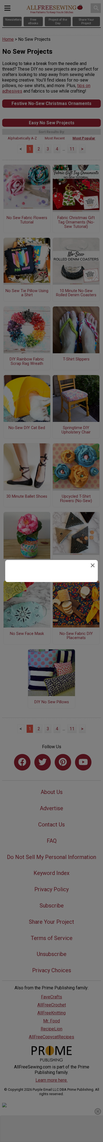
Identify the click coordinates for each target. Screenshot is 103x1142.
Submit (52, 612)
